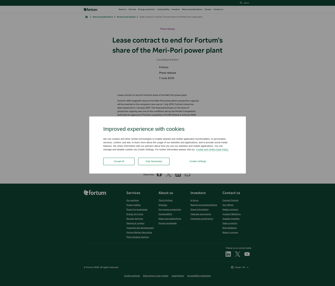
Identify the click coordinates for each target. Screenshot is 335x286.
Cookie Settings (198, 161)
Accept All (119, 161)
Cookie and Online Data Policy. (212, 149)
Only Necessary (154, 161)
